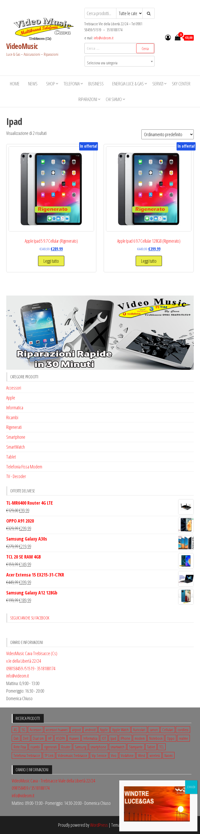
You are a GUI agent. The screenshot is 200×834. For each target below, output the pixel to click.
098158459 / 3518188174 (30, 788)
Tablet (11, 457)
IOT (104, 738)
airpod (76, 729)
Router (65, 746)
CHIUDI (191, 787)
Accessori (13, 388)
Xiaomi (168, 755)
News (33, 83)
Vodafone (127, 755)
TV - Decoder (16, 476)
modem (140, 738)
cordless (183, 729)
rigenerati (50, 746)
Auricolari (139, 729)
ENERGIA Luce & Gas (128, 83)
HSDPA (60, 738)
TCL (161, 746)
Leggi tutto (51, 261)
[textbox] (119, 63)
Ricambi (12, 417)
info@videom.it (103, 37)
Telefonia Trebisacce (27, 755)
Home (15, 83)
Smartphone (15, 437)
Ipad (113, 738)
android (90, 729)
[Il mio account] (168, 37)
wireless (154, 755)
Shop (50, 83)
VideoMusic (22, 46)
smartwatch (117, 746)
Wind (141, 755)
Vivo (113, 755)
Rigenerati (14, 427)
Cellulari (167, 729)
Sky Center (181, 83)
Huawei (74, 738)
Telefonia (72, 83)
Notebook (155, 738)
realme (183, 738)
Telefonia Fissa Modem (24, 466)
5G (23, 729)
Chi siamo (114, 99)
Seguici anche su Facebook (29, 618)
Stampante (136, 746)
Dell (25, 738)
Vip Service (99, 755)
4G (15, 729)
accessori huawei (57, 729)
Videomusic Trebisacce (72, 755)
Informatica (14, 407)
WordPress (99, 825)
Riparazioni (87, 99)
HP (50, 738)
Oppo (170, 738)
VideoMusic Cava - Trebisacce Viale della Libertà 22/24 (53, 780)
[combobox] (119, 61)
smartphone (98, 746)
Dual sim (38, 738)
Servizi (157, 83)
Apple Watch (120, 729)
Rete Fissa (20, 746)
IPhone (125, 738)
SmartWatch (15, 447)
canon (154, 729)
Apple (10, 397)
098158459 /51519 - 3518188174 (30, 668)
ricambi (35, 746)
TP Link (49, 755)
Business (96, 83)
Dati (16, 738)
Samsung (80, 746)
